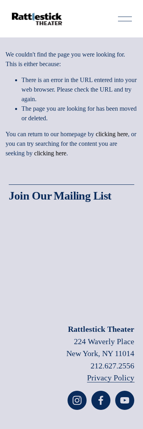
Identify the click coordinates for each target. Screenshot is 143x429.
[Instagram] (77, 400)
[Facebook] (100, 400)
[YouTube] (124, 400)
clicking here (112, 134)
